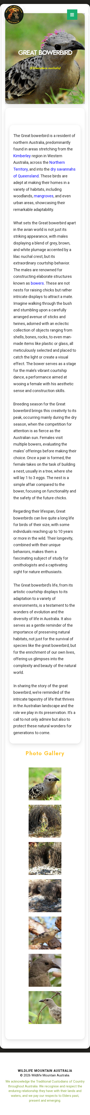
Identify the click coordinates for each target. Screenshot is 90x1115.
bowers (37, 283)
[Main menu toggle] (72, 14)
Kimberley (22, 155)
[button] (88, 14)
